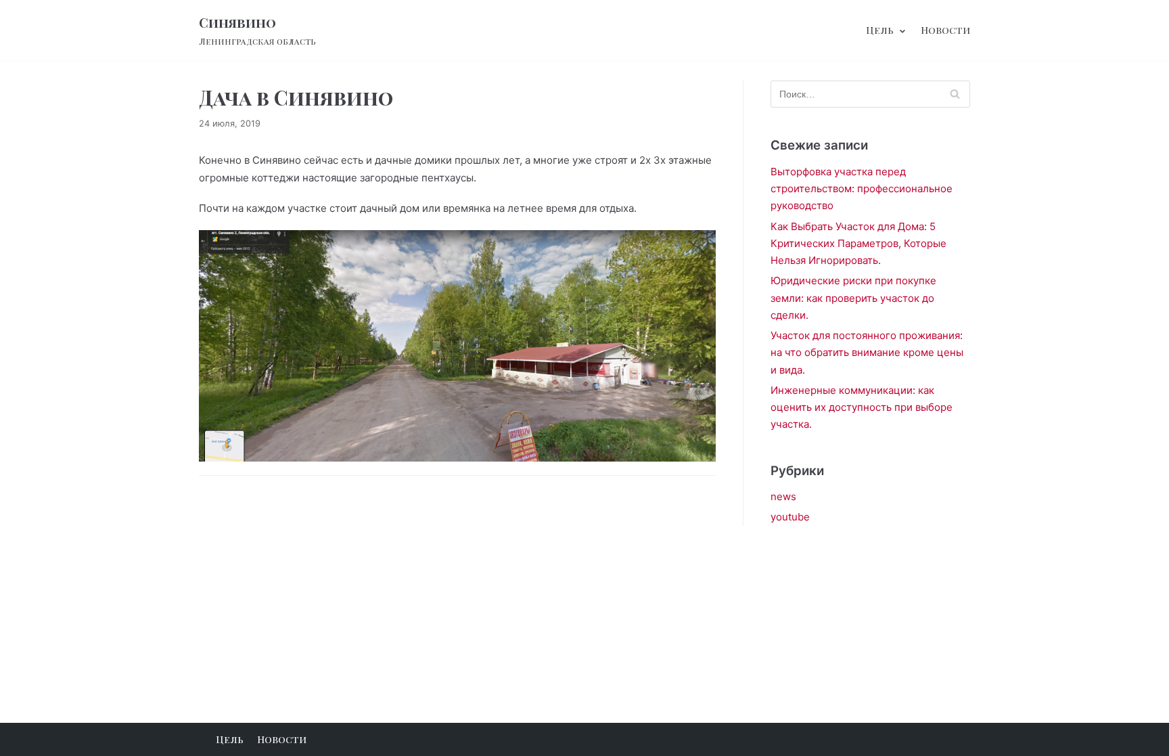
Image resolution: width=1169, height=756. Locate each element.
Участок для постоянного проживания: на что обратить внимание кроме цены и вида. (867, 352)
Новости (945, 30)
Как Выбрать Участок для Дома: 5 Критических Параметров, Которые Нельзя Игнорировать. (858, 243)
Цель (230, 739)
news (783, 496)
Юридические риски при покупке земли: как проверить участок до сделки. (853, 297)
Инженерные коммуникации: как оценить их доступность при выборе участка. (862, 407)
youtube (790, 516)
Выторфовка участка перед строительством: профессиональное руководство (862, 189)
